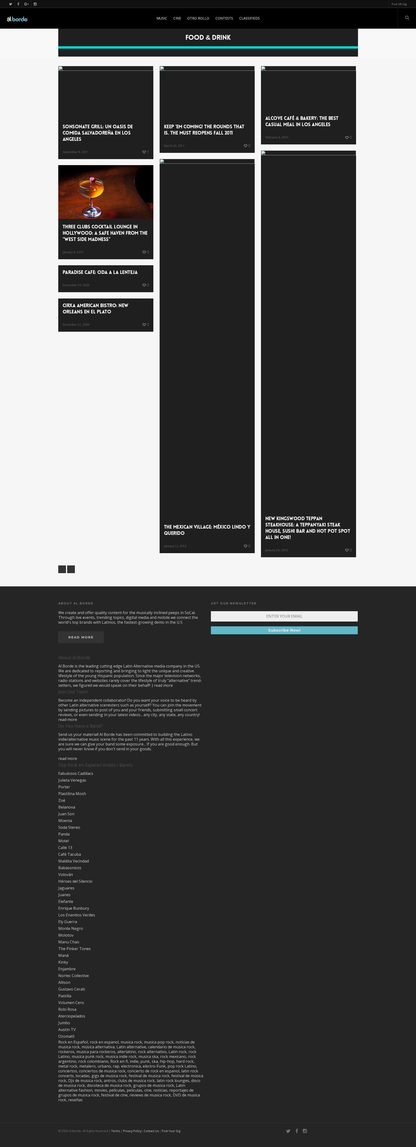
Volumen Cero (71, 1002)
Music (161, 18)
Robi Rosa (67, 1009)
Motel (63, 840)
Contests (224, 18)
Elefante (65, 901)
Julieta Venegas (72, 780)
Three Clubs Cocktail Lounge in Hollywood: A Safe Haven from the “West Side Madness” (105, 233)
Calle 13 (65, 847)
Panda (64, 834)
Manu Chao (68, 942)
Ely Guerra (67, 921)
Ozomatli (66, 1036)
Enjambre (67, 968)
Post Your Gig (171, 1131)
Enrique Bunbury (73, 908)
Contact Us (151, 1131)
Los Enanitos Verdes (76, 915)
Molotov (65, 935)
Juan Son (66, 813)
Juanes (64, 894)
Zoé (61, 800)
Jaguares (66, 888)
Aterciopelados (71, 1016)
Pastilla (64, 995)
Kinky (63, 962)
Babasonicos (69, 867)
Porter (64, 786)
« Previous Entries (62, 569)
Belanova (66, 807)
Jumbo (64, 1022)
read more (163, 685)
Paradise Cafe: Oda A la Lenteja (100, 272)
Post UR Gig (399, 4)
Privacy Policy (132, 1131)
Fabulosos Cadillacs (75, 773)
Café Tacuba (69, 854)
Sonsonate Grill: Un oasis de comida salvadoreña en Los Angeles (98, 132)
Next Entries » (71, 569)
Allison (64, 982)
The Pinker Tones (74, 948)
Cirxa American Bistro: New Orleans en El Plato (95, 308)
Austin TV (67, 1029)
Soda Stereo (69, 827)
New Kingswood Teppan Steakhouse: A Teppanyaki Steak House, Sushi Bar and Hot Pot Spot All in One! (307, 527)
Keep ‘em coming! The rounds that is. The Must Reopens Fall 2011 (204, 129)
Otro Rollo (198, 18)
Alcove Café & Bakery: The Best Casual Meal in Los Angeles (301, 121)
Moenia (65, 820)
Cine (177, 18)
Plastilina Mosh (72, 793)
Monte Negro (70, 928)
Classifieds (249, 18)
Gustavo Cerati (71, 989)
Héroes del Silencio (75, 881)
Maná (63, 955)
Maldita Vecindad (73, 861)
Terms (115, 1131)
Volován (65, 874)
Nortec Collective (73, 975)
